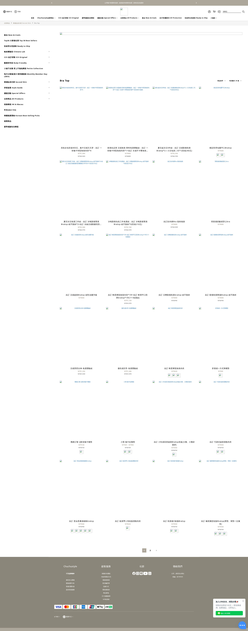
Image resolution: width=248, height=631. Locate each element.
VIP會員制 (106, 599)
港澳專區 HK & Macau (13, 104)
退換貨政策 (106, 580)
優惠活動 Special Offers (106, 18)
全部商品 (7, 23)
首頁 (32, 18)
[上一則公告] (52, 3)
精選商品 (7, 121)
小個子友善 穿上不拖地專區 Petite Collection (23, 68)
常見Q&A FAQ (10, 110)
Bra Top (37, 23)
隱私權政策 (106, 590)
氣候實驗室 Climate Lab (14, 51)
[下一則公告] (196, 3)
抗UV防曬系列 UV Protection (171, 18)
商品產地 (106, 593)
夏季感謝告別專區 (88, 18)
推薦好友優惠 (106, 573)
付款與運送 (104, 577)
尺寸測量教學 (106, 596)
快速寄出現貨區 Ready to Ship (196, 18)
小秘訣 (213, 18)
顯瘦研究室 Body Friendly (15, 63)
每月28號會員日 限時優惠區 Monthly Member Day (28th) (25, 75)
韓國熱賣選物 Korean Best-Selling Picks (22, 115)
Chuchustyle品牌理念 (45, 18)
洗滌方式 (106, 586)
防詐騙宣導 (106, 583)
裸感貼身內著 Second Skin (22, 23)
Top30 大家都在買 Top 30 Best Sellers (20, 40)
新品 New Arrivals (149, 18)
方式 (109, 577)
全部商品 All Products (129, 18)
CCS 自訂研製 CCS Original (68, 18)
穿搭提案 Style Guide (13, 88)
